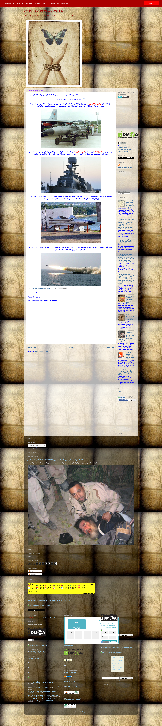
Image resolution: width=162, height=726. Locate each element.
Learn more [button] (65, 3)
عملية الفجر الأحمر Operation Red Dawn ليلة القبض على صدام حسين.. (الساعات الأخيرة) (126, 336)
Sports (119, 671)
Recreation (120, 660)
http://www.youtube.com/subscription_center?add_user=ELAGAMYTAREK (49, 600)
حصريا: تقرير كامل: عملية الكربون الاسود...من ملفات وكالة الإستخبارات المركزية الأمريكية (125, 372)
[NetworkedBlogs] (121, 399)
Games (113, 665)
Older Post (110, 347)
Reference (120, 662)
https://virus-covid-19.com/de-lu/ (49, 617)
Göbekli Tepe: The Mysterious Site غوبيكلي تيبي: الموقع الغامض (130, 299)
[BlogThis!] (61, 288)
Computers (114, 664)
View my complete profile (125, 167)
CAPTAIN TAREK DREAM (43, 11)
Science (119, 665)
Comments (33, 574)
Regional (120, 664)
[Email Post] (55, 288)
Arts (113, 660)
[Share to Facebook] (64, 288)
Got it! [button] (151, 3)
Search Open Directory (117, 657)
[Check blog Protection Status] (123, 97)
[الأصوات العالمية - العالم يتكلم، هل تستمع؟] (70, 707)
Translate (40, 448)
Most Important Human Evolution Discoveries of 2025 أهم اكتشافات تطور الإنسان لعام (44, 686)
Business (114, 662)
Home (71, 347)
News (113, 671)
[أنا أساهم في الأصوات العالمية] (73, 687)
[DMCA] (128, 138)
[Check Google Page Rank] (31, 641)
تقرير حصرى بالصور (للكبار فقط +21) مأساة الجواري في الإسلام (130, 204)
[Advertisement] (140, 114)
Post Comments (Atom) (41, 351)
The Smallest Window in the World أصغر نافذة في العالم (130, 317)
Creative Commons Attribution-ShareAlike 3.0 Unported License (125, 149)
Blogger (84, 712)
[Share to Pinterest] (66, 288)
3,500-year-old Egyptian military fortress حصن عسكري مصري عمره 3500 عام (43, 696)
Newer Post (32, 347)
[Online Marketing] (70, 672)
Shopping (120, 667)
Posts (31, 571)
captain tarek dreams (126, 165)
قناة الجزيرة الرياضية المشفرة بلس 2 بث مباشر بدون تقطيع (130, 355)
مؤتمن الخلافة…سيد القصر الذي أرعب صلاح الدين (41, 682)
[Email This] (59, 288)
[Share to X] (62, 288)
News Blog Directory (33, 658)
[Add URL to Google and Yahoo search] (116, 647)
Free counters (31, 596)
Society (119, 669)
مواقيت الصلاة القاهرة (68, 645)
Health (113, 667)
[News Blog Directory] (68, 677)
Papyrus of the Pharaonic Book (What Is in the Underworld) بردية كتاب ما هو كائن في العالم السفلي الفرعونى (44, 699)
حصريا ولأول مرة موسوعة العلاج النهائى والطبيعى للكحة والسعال (125, 241)
